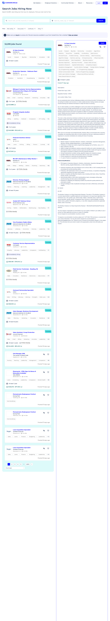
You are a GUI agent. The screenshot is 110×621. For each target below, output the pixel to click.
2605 (27, 464)
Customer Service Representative (24, 243)
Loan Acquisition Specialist (21, 430)
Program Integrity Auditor (21, 112)
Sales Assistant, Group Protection (23, 332)
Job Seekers (37, 3)
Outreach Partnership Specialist (23, 290)
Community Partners (67, 3)
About (80, 3)
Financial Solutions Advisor (21, 137)
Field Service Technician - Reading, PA (25, 269)
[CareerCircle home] (9, 3)
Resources (89, 3)
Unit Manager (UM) (19, 353)
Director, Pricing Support (21, 180)
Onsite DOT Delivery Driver (22, 201)
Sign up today (73, 35)
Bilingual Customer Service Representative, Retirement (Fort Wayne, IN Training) (27, 90)
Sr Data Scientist (18, 50)
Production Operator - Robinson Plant (25, 71)
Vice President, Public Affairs (22, 222)
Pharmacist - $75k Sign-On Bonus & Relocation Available (24, 372)
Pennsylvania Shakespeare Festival (24, 394)
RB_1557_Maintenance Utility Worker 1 (25, 159)
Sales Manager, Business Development (25, 311)
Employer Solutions (51, 3)
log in (17, 35)
